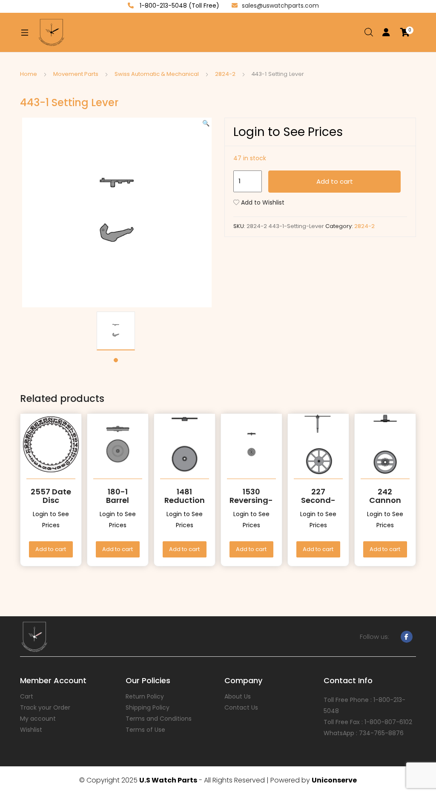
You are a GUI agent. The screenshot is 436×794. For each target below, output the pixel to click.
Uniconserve (334, 780)
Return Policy (145, 696)
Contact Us (241, 707)
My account (38, 718)
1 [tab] (116, 360)
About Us (237, 696)
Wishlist (31, 729)
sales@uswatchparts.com (280, 5)
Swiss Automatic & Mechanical (157, 74)
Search (369, 32)
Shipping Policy (147, 707)
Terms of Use (145, 729)
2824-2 (225, 74)
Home (28, 74)
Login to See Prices (288, 132)
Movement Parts (75, 74)
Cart (26, 696)
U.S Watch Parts (168, 780)
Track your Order (45, 707)
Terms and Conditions (159, 718)
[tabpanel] (116, 331)
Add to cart (334, 181)
